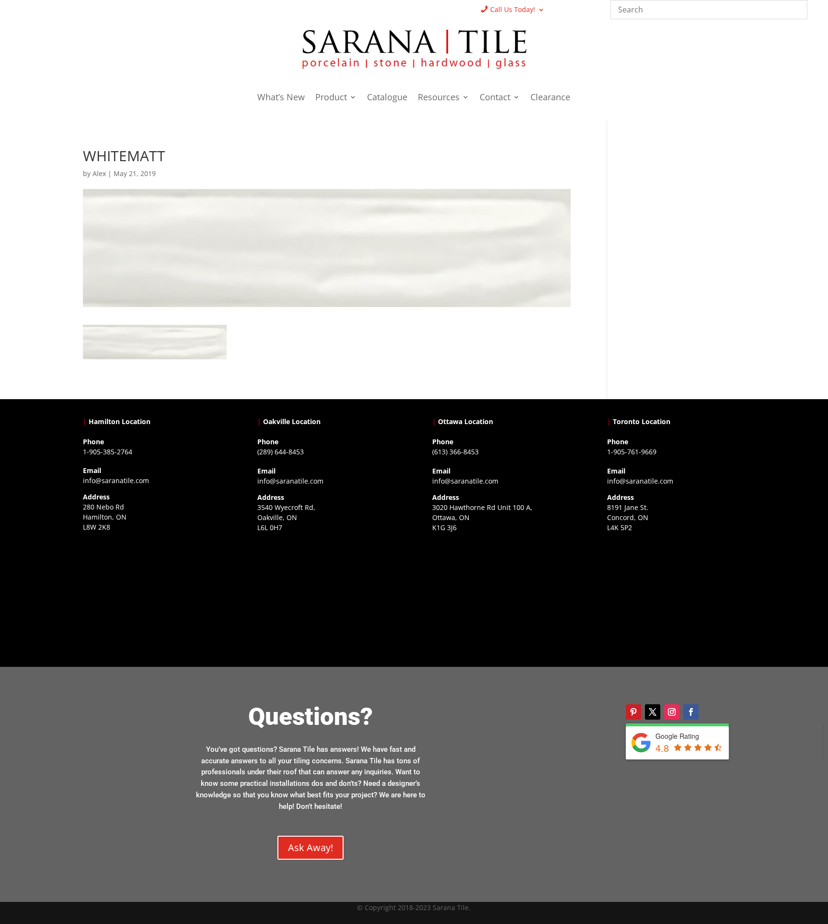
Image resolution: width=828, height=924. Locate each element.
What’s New (281, 98)
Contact (495, 98)
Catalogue (387, 98)
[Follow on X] (652, 712)
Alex (99, 173)
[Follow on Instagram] (671, 712)
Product (331, 98)
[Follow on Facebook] (691, 712)
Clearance (550, 98)
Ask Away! (310, 847)
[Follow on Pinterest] (633, 712)
